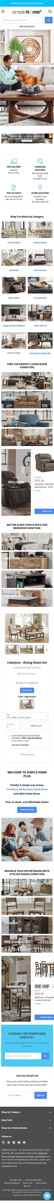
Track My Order (16, 1180)
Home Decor (40, 789)
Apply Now (27, 690)
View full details (27, 754)
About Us (27, 1186)
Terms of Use (28, 1183)
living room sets (8, 1156)
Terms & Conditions (11, 1183)
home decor (41, 1156)
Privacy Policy (41, 1183)
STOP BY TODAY (27, 809)
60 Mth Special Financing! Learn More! (27, 3)
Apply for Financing (27, 26)
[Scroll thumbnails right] (46, 649)
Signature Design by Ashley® (28, 667)
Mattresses (25, 789)
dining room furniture (25, 1156)
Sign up (40, 1095)
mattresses (42, 1153)
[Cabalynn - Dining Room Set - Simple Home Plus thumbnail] (12, 649)
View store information (20, 745)
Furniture (12, 789)
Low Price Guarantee (33, 1180)
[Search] (49, 20)
